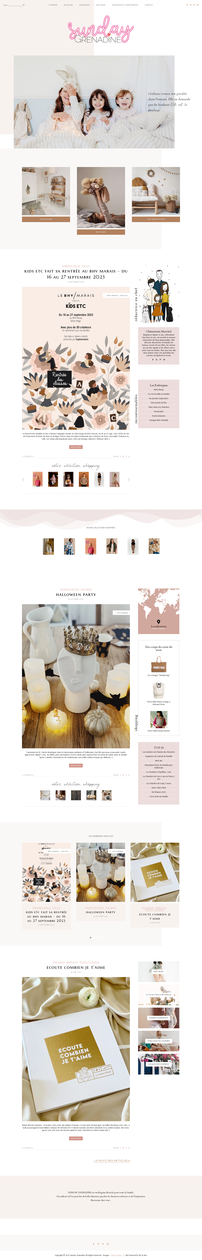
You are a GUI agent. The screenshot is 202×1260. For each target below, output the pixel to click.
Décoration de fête (69, 589)
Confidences (148, 907)
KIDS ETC (86, 266)
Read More (76, 447)
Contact (149, 5)
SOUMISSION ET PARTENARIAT (125, 5)
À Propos (53, 5)
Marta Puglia (116, 1255)
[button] (46, 219)
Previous (23, 479)
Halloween (86, 589)
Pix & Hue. (143, 1255)
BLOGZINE (68, 5)
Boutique (100, 5)
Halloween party (76, 594)
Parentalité (161, 907)
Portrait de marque (155, 910)
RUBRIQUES (85, 5)
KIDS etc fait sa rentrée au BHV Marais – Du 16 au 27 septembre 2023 (76, 274)
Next (129, 479)
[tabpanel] (46, 886)
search (5, 5)
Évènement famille (71, 266)
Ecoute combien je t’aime (155, 916)
